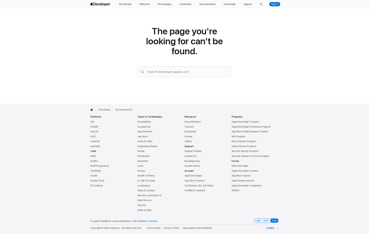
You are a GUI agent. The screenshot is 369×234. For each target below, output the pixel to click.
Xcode (93, 175)
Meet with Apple (240, 166)
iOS (92, 121)
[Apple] (92, 109)
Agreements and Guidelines (197, 228)
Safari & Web (144, 210)
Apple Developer (193, 175)
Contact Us (190, 156)
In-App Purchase (146, 180)
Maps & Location (146, 190)
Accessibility (144, 121)
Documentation (124, 109)
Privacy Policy (171, 228)
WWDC (236, 190)
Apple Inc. (115, 228)
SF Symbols (96, 185)
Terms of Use (153, 228)
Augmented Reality (147, 146)
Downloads (190, 131)
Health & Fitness (146, 175)
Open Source (144, 200)
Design (141, 151)
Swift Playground (99, 166)
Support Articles (193, 151)
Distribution (143, 156)
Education (142, 161)
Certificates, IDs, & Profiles (198, 185)
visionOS (95, 141)
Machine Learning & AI (149, 195)
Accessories (143, 126)
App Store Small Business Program (250, 131)
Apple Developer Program (245, 121)
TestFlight (95, 171)
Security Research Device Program (250, 156)
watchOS (95, 146)
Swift (93, 156)
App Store (142, 136)
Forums (188, 136)
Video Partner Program (244, 146)
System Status (192, 166)
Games (141, 171)
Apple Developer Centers (245, 171)
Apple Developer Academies (247, 185)
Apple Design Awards (243, 180)
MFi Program (238, 136)
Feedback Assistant (194, 190)
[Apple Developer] (101, 4)
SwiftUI (94, 161)
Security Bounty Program (245, 151)
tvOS (93, 136)
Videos (188, 141)
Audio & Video (144, 141)
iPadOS (94, 126)
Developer (105, 109)
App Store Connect (194, 180)
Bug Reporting (191, 161)
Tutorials (189, 126)
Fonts (140, 166)
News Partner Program (244, 141)
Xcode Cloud (97, 180)
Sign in (274, 4)
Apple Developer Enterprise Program (251, 126)
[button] (261, 4)
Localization (143, 185)
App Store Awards (241, 175)
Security (141, 205)
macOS (94, 131)
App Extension (144, 131)
